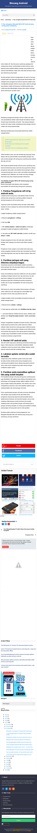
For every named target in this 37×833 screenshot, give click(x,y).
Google (18, 446)
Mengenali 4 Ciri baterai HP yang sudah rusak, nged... (19, 731)
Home (2, 19)
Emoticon (5, 547)
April (7, 766)
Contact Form (6, 796)
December (9, 724)
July (7, 760)
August (8, 758)
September (9, 756)
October (8, 728)
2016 (6, 770)
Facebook (18, 450)
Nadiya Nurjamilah (8, 521)
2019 (6, 718)
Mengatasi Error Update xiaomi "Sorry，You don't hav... (19, 747)
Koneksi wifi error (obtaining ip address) (17, 148)
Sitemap (5, 803)
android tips (8, 19)
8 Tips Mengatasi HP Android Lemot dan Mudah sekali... (20, 749)
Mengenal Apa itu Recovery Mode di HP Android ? (18, 739)
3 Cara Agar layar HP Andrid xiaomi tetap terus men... (19, 754)
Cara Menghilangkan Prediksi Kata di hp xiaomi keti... (19, 742)
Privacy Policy (6, 800)
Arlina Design (16, 830)
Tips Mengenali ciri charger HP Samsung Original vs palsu (17, 645)
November (9, 726)
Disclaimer (6, 798)
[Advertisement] (15, 48)
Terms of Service (7, 805)
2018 (6, 720)
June (7, 762)
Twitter (18, 455)
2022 (6, 714)
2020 (6, 716)
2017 (6, 722)
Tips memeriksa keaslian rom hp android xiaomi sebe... (19, 752)
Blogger (29, 830)
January (8, 768)
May (7, 764)
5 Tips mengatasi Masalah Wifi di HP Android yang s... (19, 744)
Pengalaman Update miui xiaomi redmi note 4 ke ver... (19, 737)
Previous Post (29, 535)
